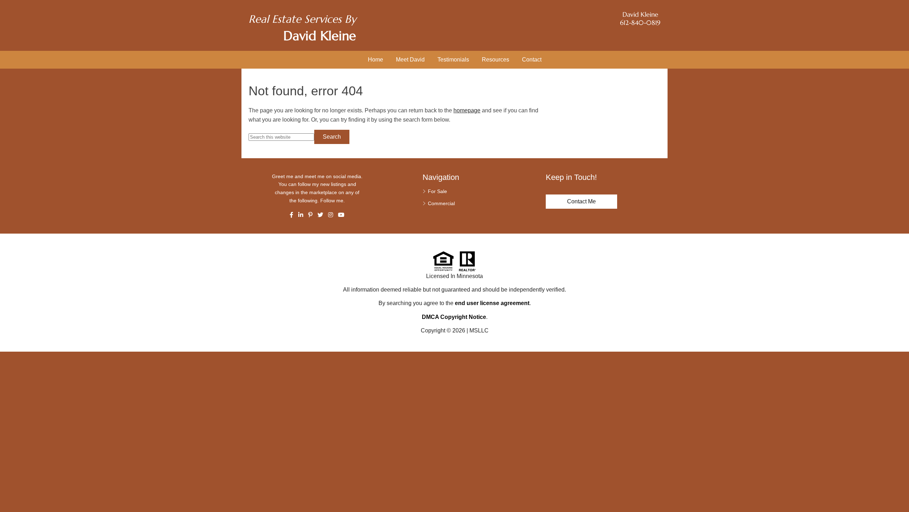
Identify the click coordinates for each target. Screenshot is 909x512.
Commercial (441, 203)
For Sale (437, 191)
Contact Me (581, 201)
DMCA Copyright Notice (454, 317)
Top (901, 494)
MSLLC (479, 330)
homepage (466, 110)
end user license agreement (492, 303)
